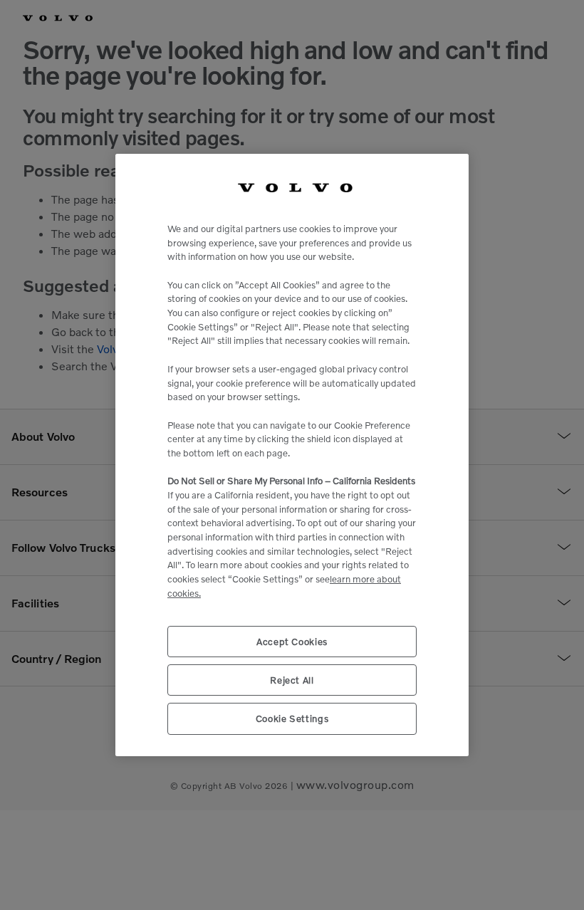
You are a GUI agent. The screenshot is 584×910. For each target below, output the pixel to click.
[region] (292, 454)
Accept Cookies (292, 641)
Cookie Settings (292, 718)
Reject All (292, 680)
